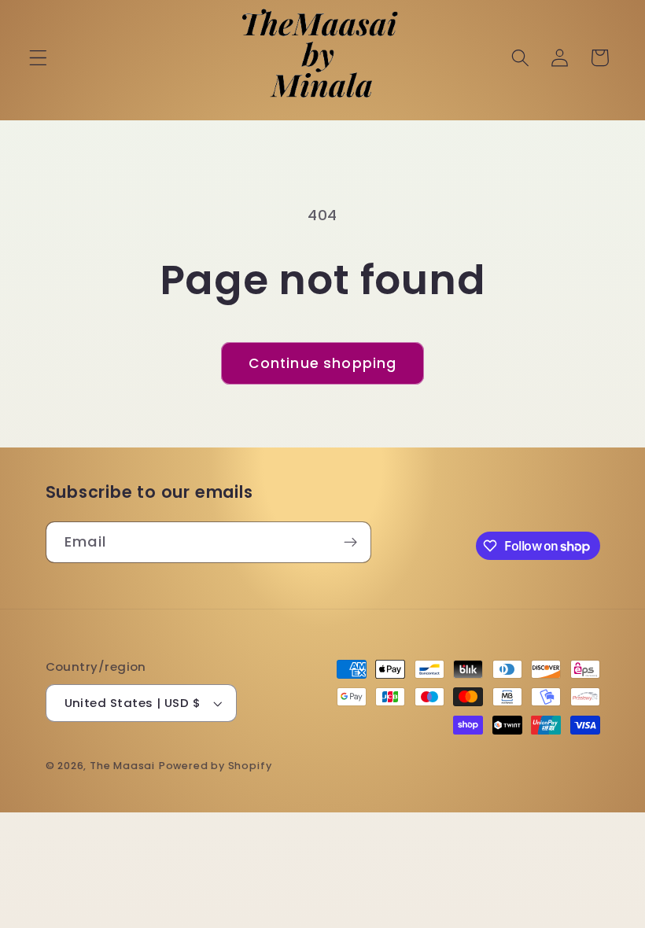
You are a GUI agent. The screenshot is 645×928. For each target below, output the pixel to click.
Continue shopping (323, 363)
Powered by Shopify (215, 765)
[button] (38, 58)
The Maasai (122, 765)
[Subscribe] (350, 542)
